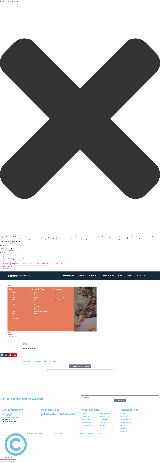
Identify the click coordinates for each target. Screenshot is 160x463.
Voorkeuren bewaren (42, 264)
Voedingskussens (86, 422)
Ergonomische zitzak (87, 425)
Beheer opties (7, 255)
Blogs (120, 275)
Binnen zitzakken (105, 416)
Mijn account (124, 431)
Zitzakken (84, 413)
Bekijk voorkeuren (26, 264)
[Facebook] (2, 355)
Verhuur (81, 275)
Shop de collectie (68, 275)
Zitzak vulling (104, 419)
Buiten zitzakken (105, 413)
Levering (123, 413)
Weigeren (15, 264)
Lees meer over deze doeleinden (13, 261)
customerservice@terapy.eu (11, 417)
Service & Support (108, 275)
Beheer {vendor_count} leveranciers (14, 259)
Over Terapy (92, 275)
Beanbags (103, 425)
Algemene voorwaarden (34, 433)
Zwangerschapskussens (88, 419)
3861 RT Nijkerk (7, 414)
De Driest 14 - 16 (7, 413)
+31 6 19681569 (6, 416)
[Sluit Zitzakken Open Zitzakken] (15, 285)
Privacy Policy (58, 433)
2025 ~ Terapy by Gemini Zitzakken (91, 433)
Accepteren (5, 264)
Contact (129, 275)
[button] (80, 119)
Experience (123, 428)
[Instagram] (6, 355)
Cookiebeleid (7, 266)
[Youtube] (14, 355)
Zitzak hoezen (85, 416)
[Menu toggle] (5, 281)
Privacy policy (7, 268)
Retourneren (124, 416)
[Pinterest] (10, 355)
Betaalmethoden (125, 419)
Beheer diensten (8, 257)
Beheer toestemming (7, 461)
